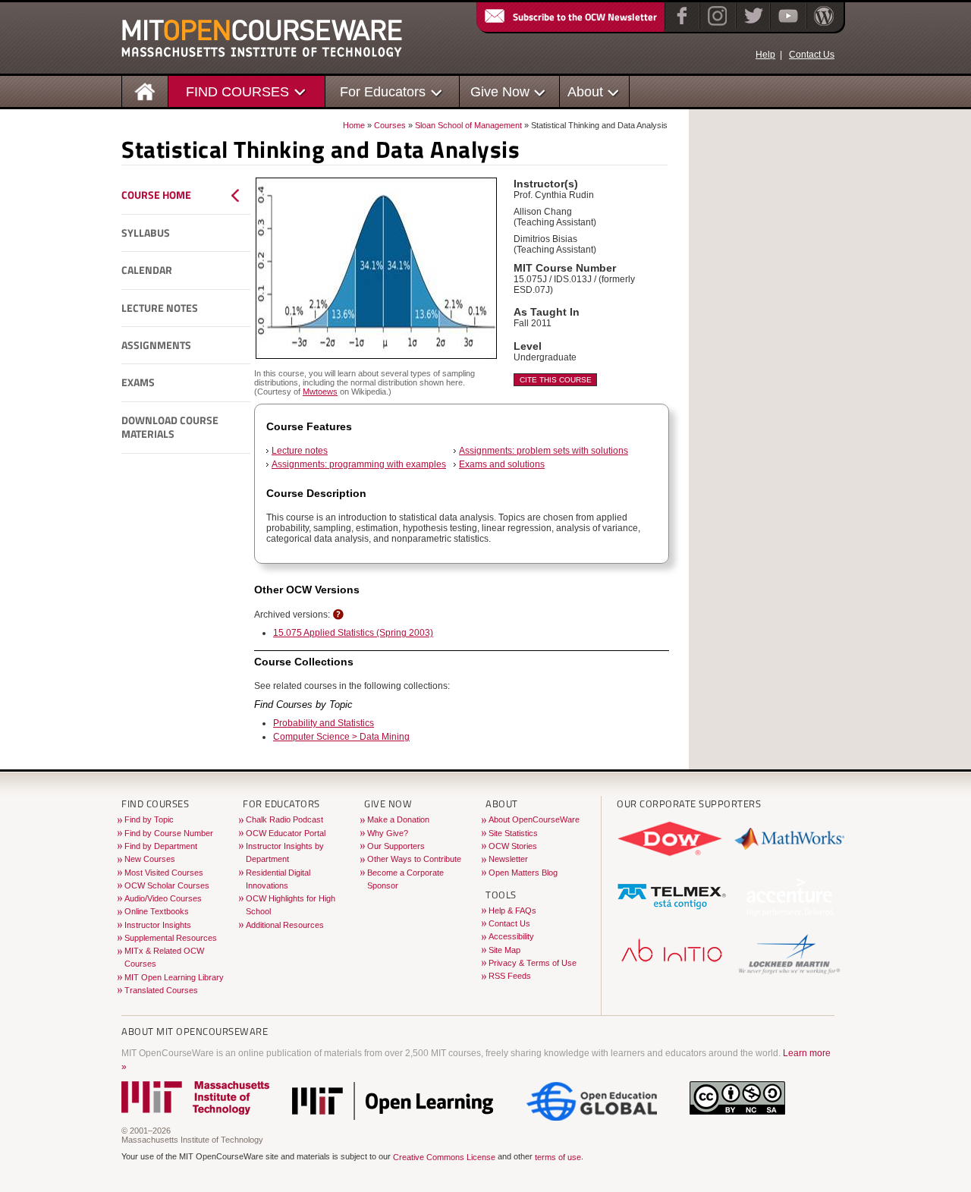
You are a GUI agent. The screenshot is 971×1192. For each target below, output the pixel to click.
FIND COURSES (237, 91)
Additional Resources (285, 924)
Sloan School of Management (468, 125)
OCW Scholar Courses (166, 885)
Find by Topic (149, 819)
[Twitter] (752, 25)
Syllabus (145, 233)
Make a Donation (398, 819)
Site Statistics (513, 833)
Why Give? (387, 833)
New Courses (149, 858)
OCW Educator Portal (285, 833)
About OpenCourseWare (534, 819)
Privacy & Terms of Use (533, 962)
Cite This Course (556, 380)
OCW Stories (513, 846)
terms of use (558, 1157)
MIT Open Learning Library (174, 977)
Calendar (146, 270)
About (585, 91)
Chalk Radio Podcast (284, 819)
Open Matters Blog (523, 872)
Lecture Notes (159, 308)
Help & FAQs (512, 910)
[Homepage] (145, 91)
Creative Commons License (444, 1157)
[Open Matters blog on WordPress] (823, 25)
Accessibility (511, 936)
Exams (138, 382)
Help (765, 54)
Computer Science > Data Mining (341, 736)
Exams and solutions (502, 464)
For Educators (383, 91)
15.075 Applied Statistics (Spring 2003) (353, 632)
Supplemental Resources (170, 937)
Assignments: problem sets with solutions (543, 450)
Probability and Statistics (323, 723)
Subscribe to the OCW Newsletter (585, 16)
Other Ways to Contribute (414, 858)
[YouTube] (786, 25)
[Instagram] (716, 25)
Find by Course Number (168, 833)
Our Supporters (396, 846)
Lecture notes (300, 450)
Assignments (156, 345)
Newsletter (508, 858)
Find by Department (160, 846)
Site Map (504, 950)
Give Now (499, 91)
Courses (390, 125)
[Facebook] (680, 25)
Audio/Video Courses (163, 898)
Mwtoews (320, 391)
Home (354, 125)
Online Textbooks (156, 911)
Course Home (156, 195)
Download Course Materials (169, 428)
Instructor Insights (157, 924)
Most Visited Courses (163, 872)
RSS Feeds (510, 975)
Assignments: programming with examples (359, 464)
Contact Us (811, 54)
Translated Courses (161, 990)
